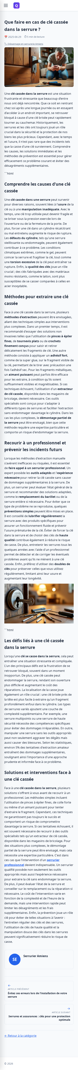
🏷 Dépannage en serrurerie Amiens (23, 43)
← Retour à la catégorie (20, 1036)
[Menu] (6, 5)
